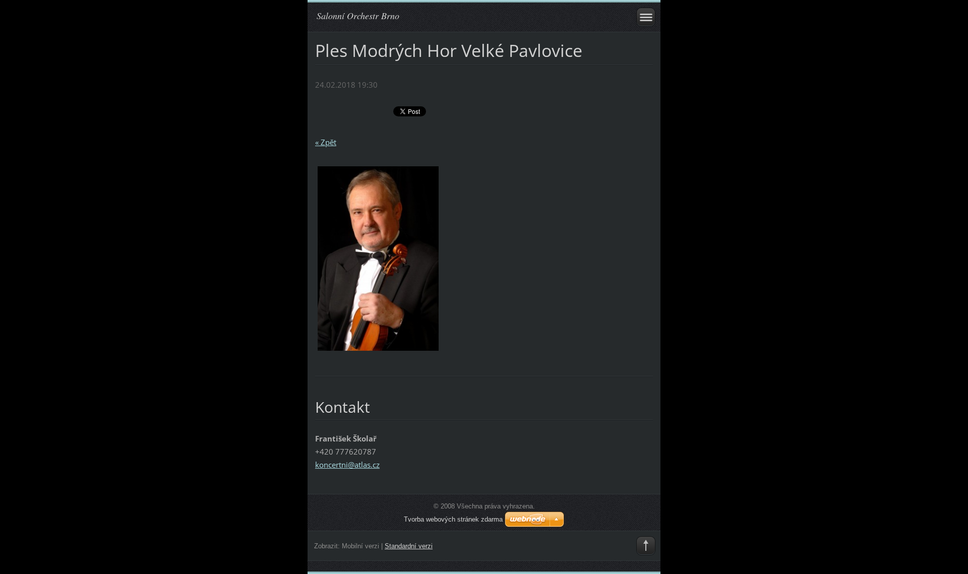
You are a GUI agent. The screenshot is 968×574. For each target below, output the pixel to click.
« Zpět (325, 142)
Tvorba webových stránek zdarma (453, 519)
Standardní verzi (409, 546)
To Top (645, 545)
